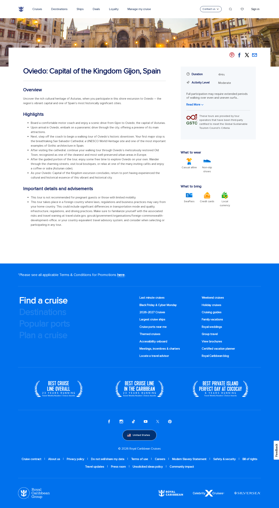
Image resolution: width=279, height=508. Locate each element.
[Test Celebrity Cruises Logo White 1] (208, 493)
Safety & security (224, 459)
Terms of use (139, 459)
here (121, 275)
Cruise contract (32, 459)
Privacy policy (75, 459)
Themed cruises (150, 334)
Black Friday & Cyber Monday (158, 305)
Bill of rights (250, 459)
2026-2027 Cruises (152, 312)
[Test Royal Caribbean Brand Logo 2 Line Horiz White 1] (170, 493)
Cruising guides (211, 312)
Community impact (182, 467)
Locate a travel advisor (154, 356)
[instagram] (121, 421)
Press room (118, 467)
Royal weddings (212, 327)
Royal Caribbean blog (215, 356)
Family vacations (212, 319)
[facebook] (109, 421)
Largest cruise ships (152, 319)
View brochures (212, 341)
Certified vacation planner (218, 349)
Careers (160, 459)
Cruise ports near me (153, 327)
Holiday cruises (211, 305)
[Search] (230, 9)
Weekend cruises (213, 298)
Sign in (255, 9)
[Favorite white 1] (242, 9)
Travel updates (94, 467)
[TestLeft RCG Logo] (34, 493)
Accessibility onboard (153, 341)
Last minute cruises (152, 298)
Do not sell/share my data (107, 459)
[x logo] (158, 421)
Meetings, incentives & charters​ (160, 349)
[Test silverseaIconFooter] (247, 493)
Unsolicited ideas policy (148, 467)
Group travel (210, 334)
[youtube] (145, 421)
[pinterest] (170, 421)
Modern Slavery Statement (189, 459)
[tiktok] (133, 421)
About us (54, 459)
